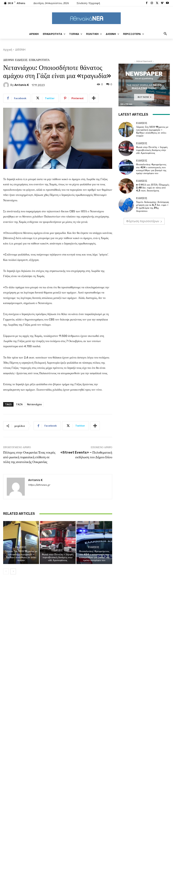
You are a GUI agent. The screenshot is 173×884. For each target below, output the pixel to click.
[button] (165, 34)
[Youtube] (167, 3)
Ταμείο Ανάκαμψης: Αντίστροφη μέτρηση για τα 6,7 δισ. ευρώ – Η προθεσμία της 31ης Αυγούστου (152, 207)
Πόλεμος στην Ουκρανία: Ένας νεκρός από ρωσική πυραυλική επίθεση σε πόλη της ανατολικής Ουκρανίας (29, 457)
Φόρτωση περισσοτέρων (142, 221)
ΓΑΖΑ (19, 404)
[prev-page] (6, 571)
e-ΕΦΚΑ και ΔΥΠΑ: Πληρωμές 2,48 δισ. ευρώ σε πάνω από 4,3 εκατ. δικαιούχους (152, 187)
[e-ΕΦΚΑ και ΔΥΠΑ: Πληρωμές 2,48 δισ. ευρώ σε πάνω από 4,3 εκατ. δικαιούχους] (126, 186)
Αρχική (7, 49)
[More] (93, 98)
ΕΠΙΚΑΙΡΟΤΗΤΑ (39, 59)
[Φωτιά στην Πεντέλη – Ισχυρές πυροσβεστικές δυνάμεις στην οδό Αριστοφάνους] (57, 542)
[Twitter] (157, 3)
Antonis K (21, 84)
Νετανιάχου (34, 404)
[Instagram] (152, 3)
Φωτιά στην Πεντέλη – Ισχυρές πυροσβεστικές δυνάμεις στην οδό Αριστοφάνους (57, 557)
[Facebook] (146, 3)
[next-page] (13, 571)
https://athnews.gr (39, 485)
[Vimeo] (162, 3)
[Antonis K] (6, 85)
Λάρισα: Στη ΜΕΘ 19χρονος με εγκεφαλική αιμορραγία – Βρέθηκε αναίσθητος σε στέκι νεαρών (21, 556)
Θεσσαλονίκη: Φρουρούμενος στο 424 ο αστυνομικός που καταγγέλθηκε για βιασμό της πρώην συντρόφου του (94, 556)
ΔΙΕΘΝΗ (20, 49)
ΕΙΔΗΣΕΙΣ (21, 59)
